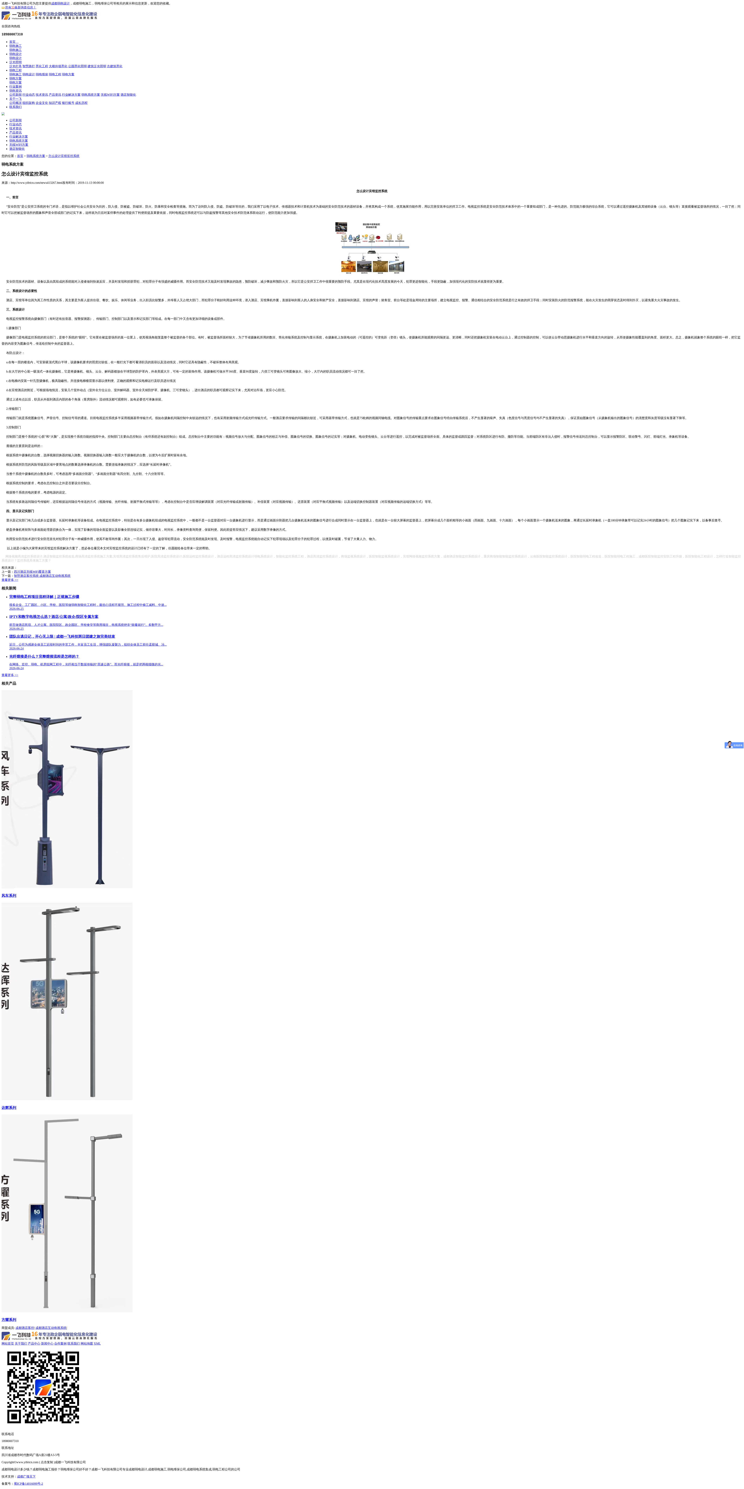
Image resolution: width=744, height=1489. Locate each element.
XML (97, 1343)
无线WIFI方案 (110, 94)
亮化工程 (42, 66)
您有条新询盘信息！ (20, 7)
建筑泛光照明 (97, 66)
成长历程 (81, 102)
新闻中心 (47, 1343)
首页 (14, 41)
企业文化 (42, 102)
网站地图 (87, 1343)
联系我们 (15, 107)
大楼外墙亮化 (58, 66)
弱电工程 (15, 70)
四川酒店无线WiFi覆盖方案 (32, 571)
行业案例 (15, 86)
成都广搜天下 (26, 1476)
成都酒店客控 (25, 1327)
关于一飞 (15, 98)
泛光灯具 (15, 66)
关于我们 (21, 1343)
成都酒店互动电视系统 (50, 1327)
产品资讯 (55, 94)
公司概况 (15, 102)
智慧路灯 (28, 66)
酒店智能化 (128, 94)
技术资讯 (42, 94)
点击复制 (47, 1462)
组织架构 (28, 102)
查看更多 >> (10, 579)
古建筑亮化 (114, 66)
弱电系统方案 (90, 94)
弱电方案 (68, 74)
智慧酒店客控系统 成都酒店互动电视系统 (42, 575)
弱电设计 (15, 54)
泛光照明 (15, 62)
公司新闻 (15, 94)
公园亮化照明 (77, 66)
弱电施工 (15, 45)
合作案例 (60, 1343)
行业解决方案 (71, 94)
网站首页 (8, 1343)
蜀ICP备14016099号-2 (28, 1483)
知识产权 (55, 102)
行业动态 (28, 94)
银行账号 (68, 102)
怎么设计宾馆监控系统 (63, 156)
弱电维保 (42, 74)
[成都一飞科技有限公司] (49, 20)
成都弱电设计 (60, 3)
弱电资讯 (15, 90)
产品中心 (34, 1343)
